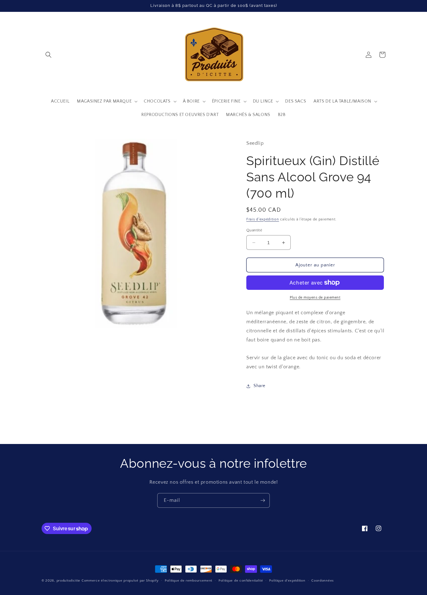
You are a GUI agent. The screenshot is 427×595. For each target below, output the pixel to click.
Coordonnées (322, 580)
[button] (48, 55)
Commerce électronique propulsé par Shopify (120, 580)
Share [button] (259, 385)
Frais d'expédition (262, 219)
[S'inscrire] (262, 500)
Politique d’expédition (287, 580)
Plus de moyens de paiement (315, 297)
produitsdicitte (69, 580)
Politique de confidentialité (241, 580)
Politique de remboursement (188, 580)
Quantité (254, 230)
